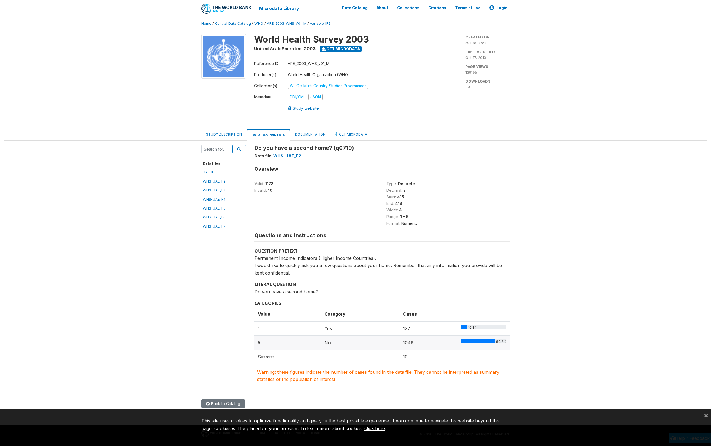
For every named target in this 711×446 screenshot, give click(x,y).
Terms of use (467, 8)
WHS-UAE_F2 (214, 181)
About (382, 8)
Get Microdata (343, 48)
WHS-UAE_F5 (214, 208)
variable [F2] (321, 23)
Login (502, 8)
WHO (258, 23)
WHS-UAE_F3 (214, 190)
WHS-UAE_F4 (214, 199)
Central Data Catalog (233, 23)
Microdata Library (279, 8)
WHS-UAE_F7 (214, 226)
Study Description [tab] (224, 134)
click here (374, 428)
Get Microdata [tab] (352, 134)
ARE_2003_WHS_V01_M (286, 23)
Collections (408, 8)
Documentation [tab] (310, 134)
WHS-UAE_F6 (214, 217)
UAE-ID (209, 172)
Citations (437, 8)
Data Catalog (355, 8)
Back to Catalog (225, 403)
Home (206, 23)
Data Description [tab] (268, 135)
